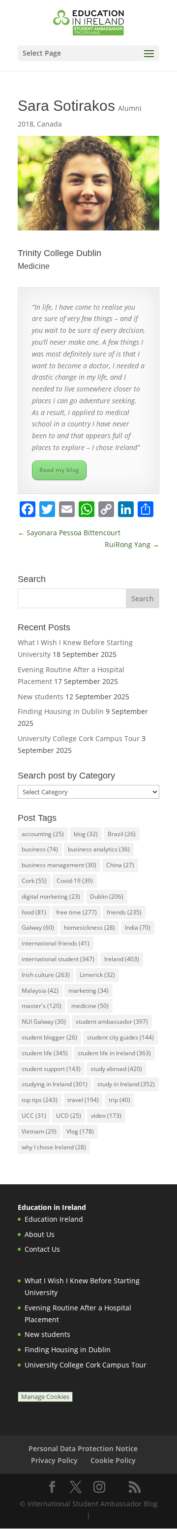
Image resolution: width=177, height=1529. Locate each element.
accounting (43, 834)
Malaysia (40, 990)
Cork (34, 881)
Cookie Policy (113, 1460)
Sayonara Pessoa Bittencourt (69, 532)
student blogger (49, 1037)
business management (59, 865)
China (120, 865)
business (40, 849)
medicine (90, 1006)
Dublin (106, 896)
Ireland (121, 959)
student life (45, 1053)
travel (83, 1100)
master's (41, 1006)
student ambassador (112, 1021)
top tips (40, 1100)
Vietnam (39, 1131)
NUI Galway (44, 1021)
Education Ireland (54, 1219)
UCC (34, 1115)
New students (40, 696)
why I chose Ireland (54, 1147)
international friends (55, 943)
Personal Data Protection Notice (83, 1448)
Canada (49, 124)
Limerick (97, 975)
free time (76, 912)
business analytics (99, 849)
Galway (38, 927)
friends (124, 912)
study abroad (116, 1069)
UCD (68, 1115)
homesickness (89, 927)
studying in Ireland (55, 1084)
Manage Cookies (45, 1397)
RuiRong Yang (132, 544)
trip (119, 1100)
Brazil (122, 834)
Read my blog (59, 470)
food (34, 912)
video (106, 1115)
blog (86, 834)
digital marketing (51, 896)
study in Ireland (126, 1084)
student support (51, 1069)
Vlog (80, 1131)
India (137, 927)
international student (58, 959)
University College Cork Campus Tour (79, 738)
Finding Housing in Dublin (61, 711)
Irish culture (46, 975)
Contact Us (42, 1249)
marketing (88, 990)
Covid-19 (75, 881)
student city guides (120, 1037)
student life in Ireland (114, 1053)
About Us (40, 1234)
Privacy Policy (54, 1460)
